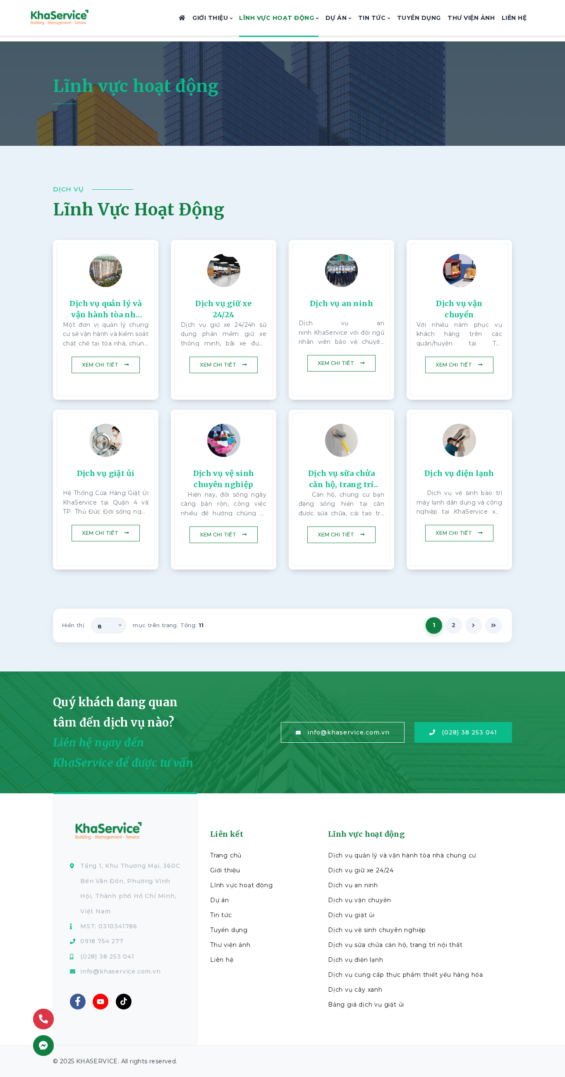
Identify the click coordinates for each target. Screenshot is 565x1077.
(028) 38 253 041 (469, 732)
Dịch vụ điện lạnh (355, 960)
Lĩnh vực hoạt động (277, 18)
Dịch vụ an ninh (353, 885)
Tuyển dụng (419, 18)
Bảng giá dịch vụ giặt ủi (366, 1004)
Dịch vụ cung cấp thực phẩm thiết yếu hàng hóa (405, 974)
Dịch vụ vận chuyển (359, 900)
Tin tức (373, 18)
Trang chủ (226, 855)
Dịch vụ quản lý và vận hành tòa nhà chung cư (402, 855)
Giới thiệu (211, 18)
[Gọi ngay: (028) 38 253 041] (43, 1019)
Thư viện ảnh (471, 18)
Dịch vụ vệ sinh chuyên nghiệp (377, 930)
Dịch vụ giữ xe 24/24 (361, 870)
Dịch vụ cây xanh (355, 989)
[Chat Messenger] (43, 1045)
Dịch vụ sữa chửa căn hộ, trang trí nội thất (395, 945)
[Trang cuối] (493, 625)
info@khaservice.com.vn (348, 732)
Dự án (337, 18)
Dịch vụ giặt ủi (351, 915)
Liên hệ (514, 18)
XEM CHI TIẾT (100, 365)
